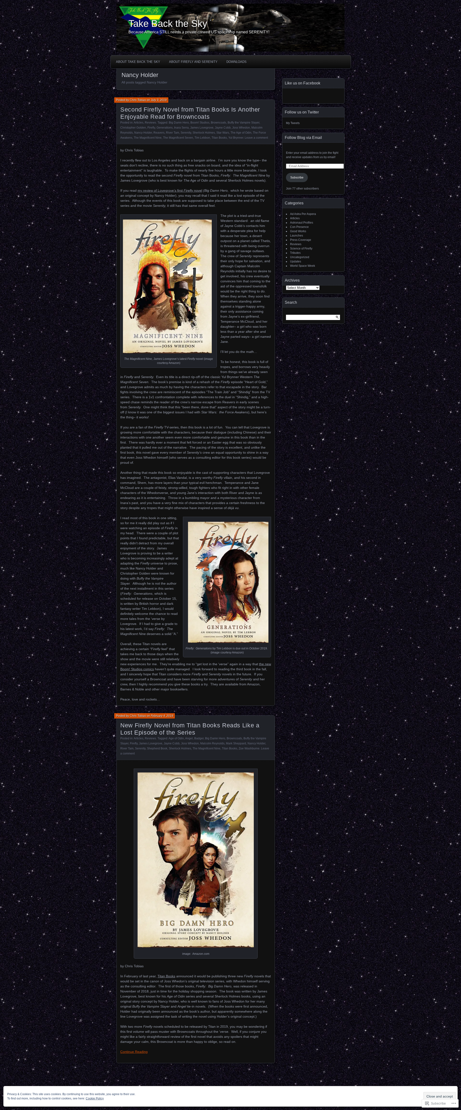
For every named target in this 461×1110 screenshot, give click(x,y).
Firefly (151, 127)
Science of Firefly (301, 248)
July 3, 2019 (159, 100)
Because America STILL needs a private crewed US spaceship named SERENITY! (198, 32)
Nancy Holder (143, 132)
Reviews (150, 122)
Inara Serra (181, 127)
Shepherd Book (157, 748)
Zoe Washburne (249, 748)
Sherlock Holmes (204, 132)
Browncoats (218, 122)
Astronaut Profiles (301, 222)
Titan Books (219, 137)
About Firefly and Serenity (193, 62)
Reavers (158, 132)
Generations (165, 127)
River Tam (172, 132)
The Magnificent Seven (178, 137)
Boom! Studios (199, 122)
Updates (295, 261)
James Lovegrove (201, 127)
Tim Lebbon (202, 137)
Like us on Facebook (302, 83)
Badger (199, 738)
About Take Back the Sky (138, 62)
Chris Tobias (138, 100)
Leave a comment (256, 137)
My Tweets (293, 123)
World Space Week (302, 265)
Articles (138, 122)
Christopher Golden (133, 127)
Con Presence (299, 227)
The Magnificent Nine (148, 137)
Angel (189, 738)
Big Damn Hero (179, 122)
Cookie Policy (95, 1098)
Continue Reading (134, 1052)
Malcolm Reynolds (212, 743)
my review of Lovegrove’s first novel (170, 190)
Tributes (295, 253)
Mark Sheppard (236, 743)
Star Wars (222, 132)
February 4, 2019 (162, 716)
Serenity (186, 132)
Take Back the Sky (167, 23)
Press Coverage (300, 240)
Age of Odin (176, 738)
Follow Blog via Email (303, 138)
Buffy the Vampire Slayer (243, 122)
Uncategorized (299, 257)
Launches (296, 235)
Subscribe (296, 177)
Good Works (298, 231)
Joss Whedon (241, 127)
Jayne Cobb (223, 127)
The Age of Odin (240, 132)
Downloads (236, 62)
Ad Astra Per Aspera (303, 214)
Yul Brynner (235, 137)
